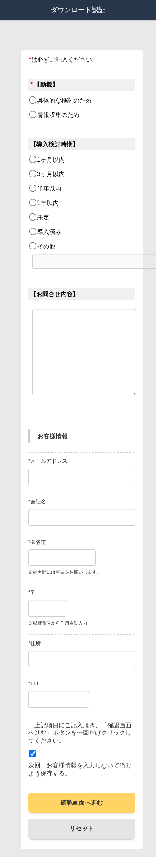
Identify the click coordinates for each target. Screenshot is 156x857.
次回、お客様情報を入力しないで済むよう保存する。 (79, 769)
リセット (82, 828)
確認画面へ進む (82, 802)
